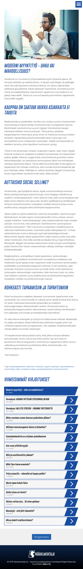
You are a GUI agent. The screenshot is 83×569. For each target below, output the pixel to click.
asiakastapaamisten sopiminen (22, 366)
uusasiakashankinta (44, 369)
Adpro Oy (47, 564)
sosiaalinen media (28, 369)
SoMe (17, 369)
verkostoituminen (60, 369)
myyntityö (55, 366)
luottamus (39, 366)
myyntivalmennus (67, 366)
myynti (47, 366)
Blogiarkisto (41, 537)
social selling (9, 369)
